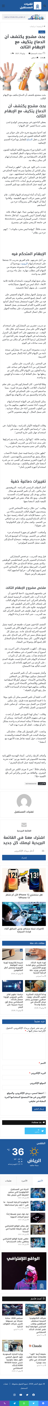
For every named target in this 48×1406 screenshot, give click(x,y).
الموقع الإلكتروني (38, 1083)
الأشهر (40, 1180)
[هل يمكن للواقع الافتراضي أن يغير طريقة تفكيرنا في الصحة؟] (38, 1230)
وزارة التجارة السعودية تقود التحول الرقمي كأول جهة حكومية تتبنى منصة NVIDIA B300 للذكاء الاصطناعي (13, 1361)
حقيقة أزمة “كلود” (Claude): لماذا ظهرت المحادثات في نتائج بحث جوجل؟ (36, 1358)
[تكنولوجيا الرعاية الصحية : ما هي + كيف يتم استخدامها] (38, 1206)
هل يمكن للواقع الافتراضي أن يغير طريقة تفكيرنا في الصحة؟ (17, 1228)
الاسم (42, 1063)
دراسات (32, 26)
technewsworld (31, 784)
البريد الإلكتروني (37, 1073)
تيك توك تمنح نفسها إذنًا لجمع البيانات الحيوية (18, 1215)
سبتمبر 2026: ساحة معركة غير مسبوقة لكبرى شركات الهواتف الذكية (13, 1322)
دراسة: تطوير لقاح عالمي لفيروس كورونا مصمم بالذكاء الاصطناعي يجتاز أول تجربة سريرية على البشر (13, 1001)
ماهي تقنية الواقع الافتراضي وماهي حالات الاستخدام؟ (16, 1240)
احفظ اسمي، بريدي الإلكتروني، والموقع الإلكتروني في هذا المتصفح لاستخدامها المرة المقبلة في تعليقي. (25, 1097)
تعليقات (8, 1180)
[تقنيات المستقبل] (30, 5)
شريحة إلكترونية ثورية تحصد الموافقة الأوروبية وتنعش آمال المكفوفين (13, 966)
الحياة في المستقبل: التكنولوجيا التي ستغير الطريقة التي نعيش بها (18, 1192)
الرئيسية (40, 26)
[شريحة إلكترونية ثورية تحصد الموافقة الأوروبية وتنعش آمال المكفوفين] (12, 954)
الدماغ (29, 139)
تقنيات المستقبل (36, 53)
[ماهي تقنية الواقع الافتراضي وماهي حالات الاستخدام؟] (38, 1242)
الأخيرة (24, 1180)
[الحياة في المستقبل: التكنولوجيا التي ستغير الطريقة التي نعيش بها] (38, 1193)
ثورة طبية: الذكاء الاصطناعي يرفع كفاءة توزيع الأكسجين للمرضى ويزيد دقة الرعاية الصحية (36, 968)
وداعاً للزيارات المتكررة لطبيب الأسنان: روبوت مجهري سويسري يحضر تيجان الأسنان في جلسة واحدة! (35, 999)
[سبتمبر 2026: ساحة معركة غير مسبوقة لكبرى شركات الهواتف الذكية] (12, 1310)
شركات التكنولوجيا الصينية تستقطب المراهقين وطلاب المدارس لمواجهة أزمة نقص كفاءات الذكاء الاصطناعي (36, 1325)
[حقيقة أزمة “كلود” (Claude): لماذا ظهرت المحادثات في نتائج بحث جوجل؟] (35, 1345)
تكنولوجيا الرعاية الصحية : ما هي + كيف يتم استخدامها (16, 1203)
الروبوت (24, 263)
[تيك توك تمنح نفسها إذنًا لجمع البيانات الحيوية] (38, 1218)
